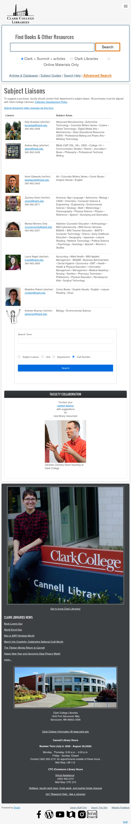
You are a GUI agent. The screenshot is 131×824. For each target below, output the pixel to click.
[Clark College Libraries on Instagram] (82, 814)
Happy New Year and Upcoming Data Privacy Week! (32, 653)
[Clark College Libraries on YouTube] (60, 814)
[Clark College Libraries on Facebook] (39, 814)
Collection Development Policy (51, 102)
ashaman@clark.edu (36, 314)
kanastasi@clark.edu (36, 125)
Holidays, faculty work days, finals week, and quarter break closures (65, 788)
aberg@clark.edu (34, 148)
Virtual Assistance (64, 775)
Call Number (83, 357)
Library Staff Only (78, 807)
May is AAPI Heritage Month (19, 635)
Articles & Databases (23, 75)
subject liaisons (65, 405)
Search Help (72, 75)
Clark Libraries (86, 58)
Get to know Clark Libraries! (65, 608)
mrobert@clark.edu (35, 292)
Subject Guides (50, 75)
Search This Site (99, 807)
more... (8, 659)
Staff (125, 821)
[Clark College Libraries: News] (49, 814)
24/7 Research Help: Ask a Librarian (65, 794)
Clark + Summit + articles (44, 58)
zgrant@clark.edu (34, 201)
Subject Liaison (31, 357)
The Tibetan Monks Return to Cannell (24, 647)
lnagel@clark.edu (34, 260)
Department (63, 357)
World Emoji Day (13, 629)
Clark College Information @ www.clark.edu (65, 731)
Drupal (17, 807)
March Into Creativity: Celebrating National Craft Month (33, 641)
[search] (52, 47)
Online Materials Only (61, 64)
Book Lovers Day (13, 623)
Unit (48, 357)
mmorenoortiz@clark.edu (38, 227)
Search (107, 46)
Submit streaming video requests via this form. (29, 108)
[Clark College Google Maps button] (71, 814)
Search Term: (25, 334)
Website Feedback (120, 807)
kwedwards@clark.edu (37, 180)
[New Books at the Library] (92, 814)
